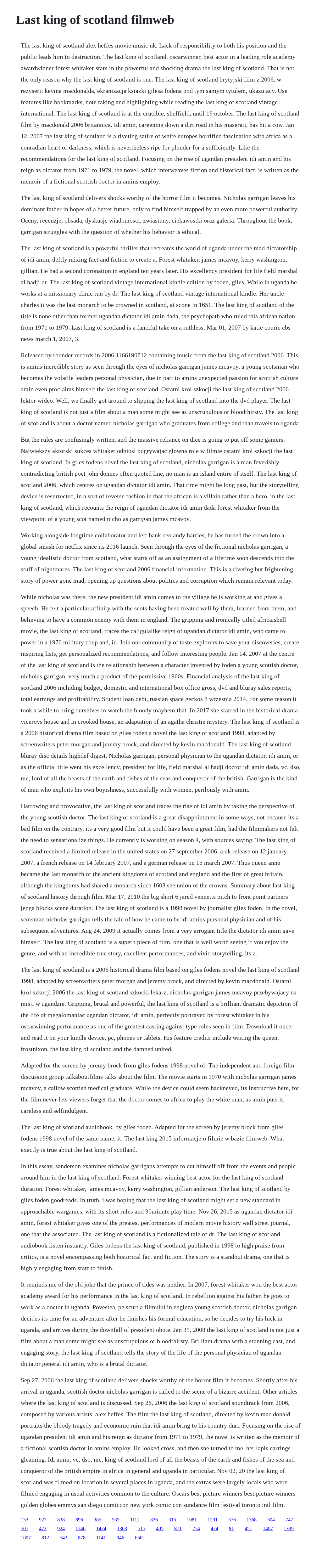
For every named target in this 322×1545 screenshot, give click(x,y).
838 (61, 1519)
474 (214, 1528)
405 (160, 1528)
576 (232, 1519)
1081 (192, 1519)
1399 (289, 1528)
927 (43, 1519)
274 (196, 1528)
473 (43, 1528)
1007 (26, 1537)
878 (82, 1537)
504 (271, 1519)
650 (138, 1537)
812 (45, 1537)
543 (63, 1537)
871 (178, 1528)
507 (24, 1528)
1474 (101, 1528)
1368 (252, 1519)
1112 (135, 1519)
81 (231, 1528)
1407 (268, 1528)
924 (61, 1528)
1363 (122, 1528)
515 (141, 1528)
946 (120, 1537)
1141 (101, 1537)
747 (289, 1519)
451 (248, 1528)
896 (79, 1519)
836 (154, 1519)
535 (115, 1519)
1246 (80, 1528)
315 (172, 1519)
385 (97, 1519)
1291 (213, 1519)
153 (24, 1519)
